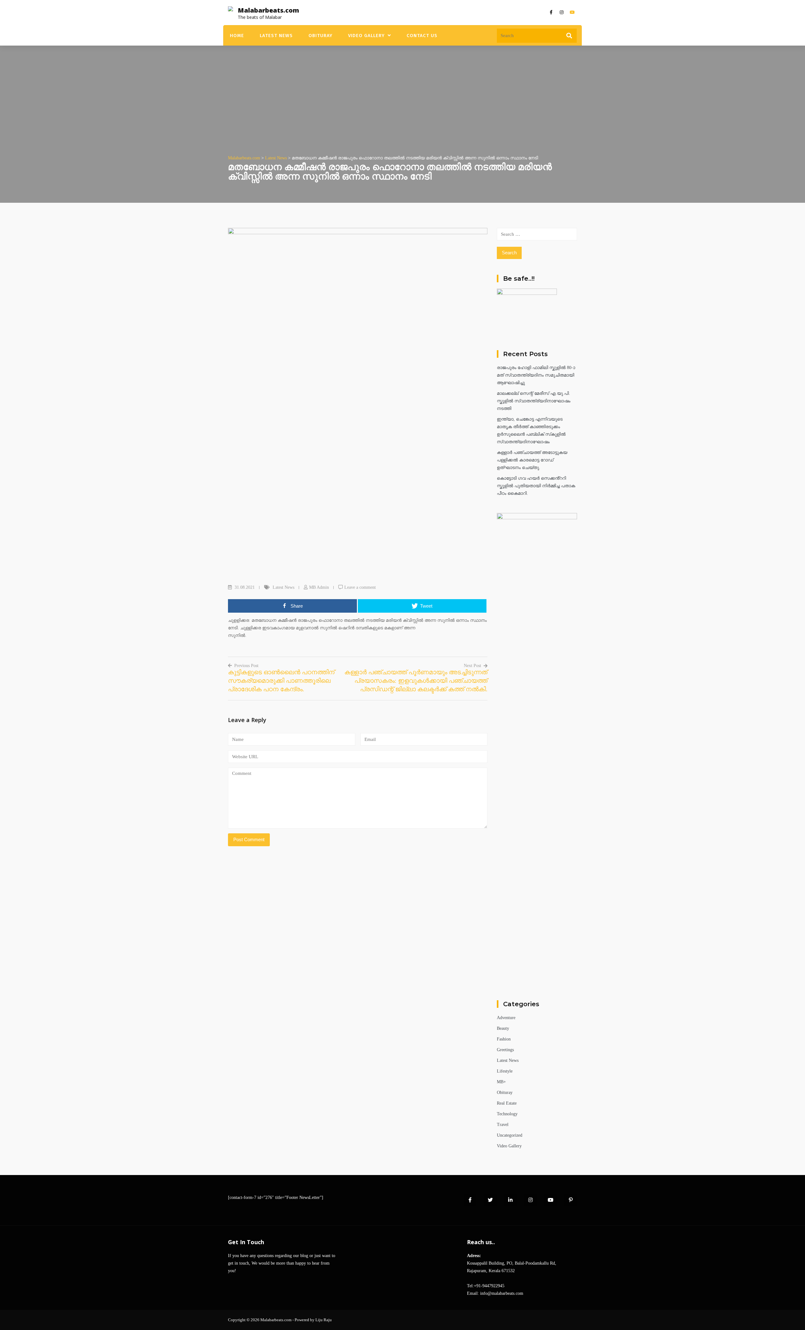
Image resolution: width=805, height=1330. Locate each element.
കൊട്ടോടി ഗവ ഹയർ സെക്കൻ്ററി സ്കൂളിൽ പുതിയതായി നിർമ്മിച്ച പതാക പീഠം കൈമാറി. (536, 486)
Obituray (320, 35)
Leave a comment (360, 587)
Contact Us (422, 35)
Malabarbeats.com (268, 10)
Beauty (503, 1028)
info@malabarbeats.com (501, 1293)
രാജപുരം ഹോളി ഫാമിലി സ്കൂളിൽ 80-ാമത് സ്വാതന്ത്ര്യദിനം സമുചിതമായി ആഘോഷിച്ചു (536, 375)
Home (237, 35)
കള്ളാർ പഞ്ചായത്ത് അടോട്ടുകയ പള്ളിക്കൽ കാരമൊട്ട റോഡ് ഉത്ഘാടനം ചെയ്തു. (532, 460)
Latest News (276, 35)
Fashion (504, 1039)
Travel (502, 1124)
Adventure (506, 1017)
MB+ (501, 1081)
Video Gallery (366, 35)
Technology (507, 1114)
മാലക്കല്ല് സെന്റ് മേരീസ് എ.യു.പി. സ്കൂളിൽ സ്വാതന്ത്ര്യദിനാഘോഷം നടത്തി (533, 401)
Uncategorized (509, 1135)
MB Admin (319, 587)
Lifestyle (505, 1071)
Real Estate (507, 1103)
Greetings (505, 1049)
